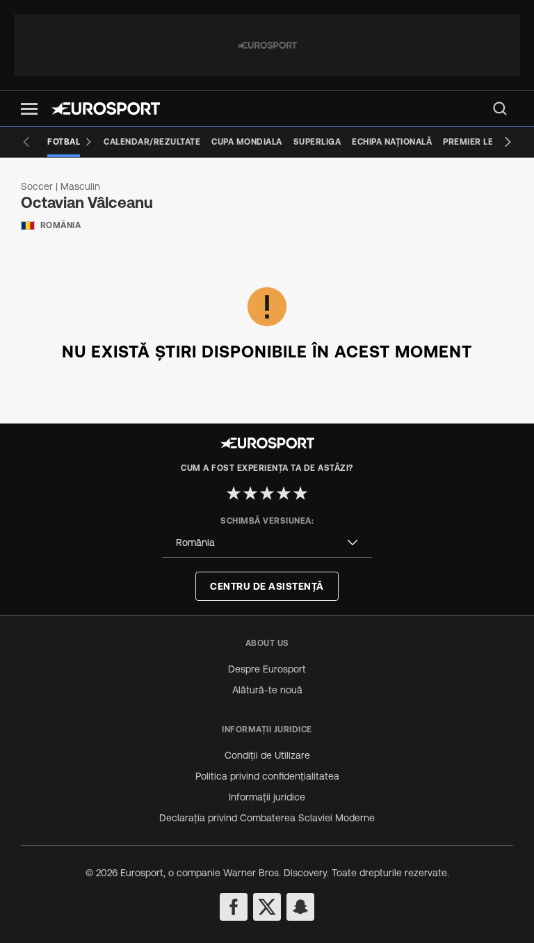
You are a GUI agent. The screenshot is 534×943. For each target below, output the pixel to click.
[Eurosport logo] (105, 108)
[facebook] (234, 907)
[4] (283, 493)
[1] (233, 493)
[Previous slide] (26, 141)
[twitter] (267, 907)
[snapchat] (300, 907)
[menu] (500, 108)
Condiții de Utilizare (267, 755)
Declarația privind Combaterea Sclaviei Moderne (267, 817)
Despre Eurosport (267, 669)
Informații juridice (267, 797)
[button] (29, 109)
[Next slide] (507, 141)
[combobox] (267, 543)
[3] (267, 493)
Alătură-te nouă (267, 689)
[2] (250, 493)
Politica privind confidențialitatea (267, 776)
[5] (300, 493)
